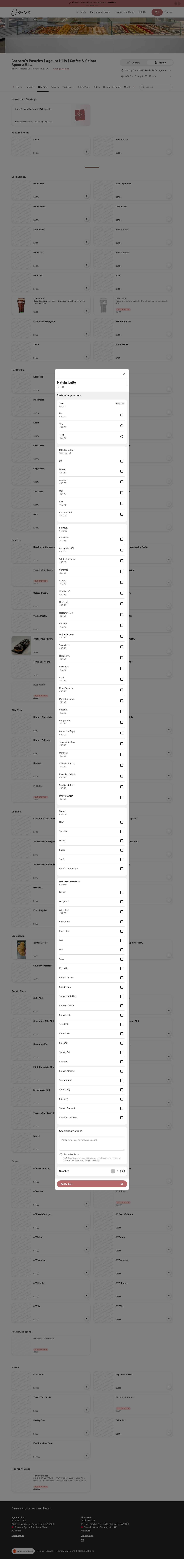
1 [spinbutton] (117, 1171)
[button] (92, 1183)
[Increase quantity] (122, 1171)
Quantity (64, 1171)
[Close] (124, 374)
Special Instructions (70, 1131)
